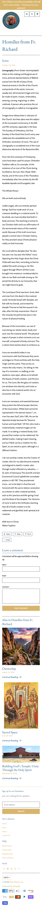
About (4, 831)
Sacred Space (10, 732)
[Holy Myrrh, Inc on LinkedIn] (11, 869)
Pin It (29, 534)
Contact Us (6, 835)
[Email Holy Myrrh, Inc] (19, 869)
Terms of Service (7, 858)
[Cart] (37, 14)
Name (4, 565)
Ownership (9, 669)
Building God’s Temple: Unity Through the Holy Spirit (20, 768)
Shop (4, 828)
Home (4, 824)
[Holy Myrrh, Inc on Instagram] (15, 869)
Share (19, 534)
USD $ (6, 877)
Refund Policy (7, 846)
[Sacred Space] (21, 706)
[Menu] (26, 14)
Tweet (8, 534)
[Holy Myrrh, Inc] (11, 23)
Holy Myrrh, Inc (16, 882)
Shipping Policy (7, 854)
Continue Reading (10, 677)
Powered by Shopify (11, 886)
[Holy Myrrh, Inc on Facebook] (4, 869)
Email (8, 540)
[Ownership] (21, 647)
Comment (6, 587)
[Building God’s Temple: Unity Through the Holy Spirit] (21, 755)
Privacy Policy (7, 850)
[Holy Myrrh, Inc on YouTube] (8, 869)
